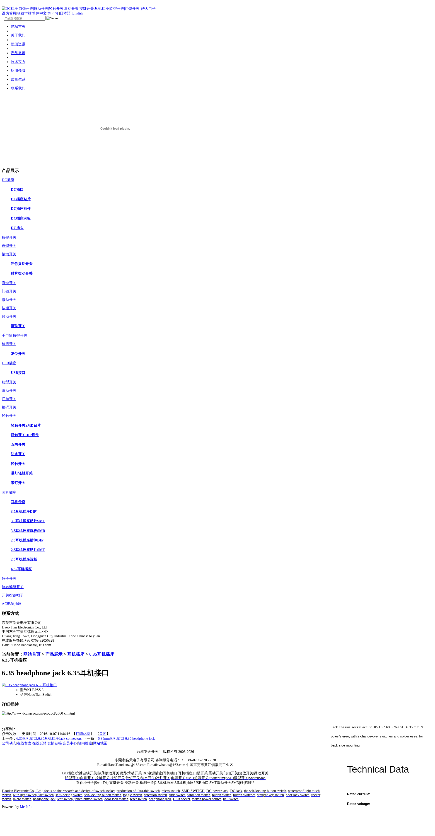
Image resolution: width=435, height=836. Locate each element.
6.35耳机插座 (101, 654)
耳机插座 (76, 654)
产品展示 (54, 654)
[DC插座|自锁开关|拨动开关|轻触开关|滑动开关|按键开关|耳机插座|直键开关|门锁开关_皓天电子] (79, 8)
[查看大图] (29, 685)
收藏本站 (24, 13)
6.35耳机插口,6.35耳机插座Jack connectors (49, 738)
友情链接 (54, 743)
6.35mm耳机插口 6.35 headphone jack (126, 738)
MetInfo (25, 807)
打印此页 (83, 734)
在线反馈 (39, 743)
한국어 (52, 13)
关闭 (102, 734)
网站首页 (32, 654)
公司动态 (9, 743)
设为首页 (9, 13)
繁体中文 (39, 13)
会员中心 (70, 743)
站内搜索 (85, 743)
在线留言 (24, 743)
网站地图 (100, 743)
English (77, 13)
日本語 (65, 13)
